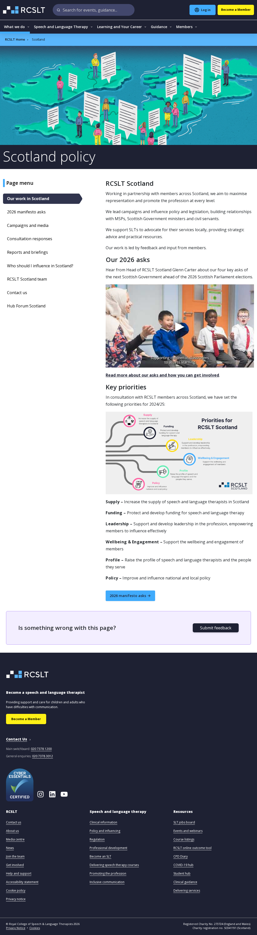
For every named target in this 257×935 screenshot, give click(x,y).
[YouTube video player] (180, 326)
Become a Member (26, 719)
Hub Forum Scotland (26, 306)
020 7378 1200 (41, 749)
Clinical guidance (185, 882)
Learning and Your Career (119, 26)
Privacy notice (16, 899)
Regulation (97, 839)
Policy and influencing (105, 831)
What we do (14, 26)
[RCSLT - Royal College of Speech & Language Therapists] (24, 10)
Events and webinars (188, 831)
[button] (11, 814)
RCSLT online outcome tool (192, 848)
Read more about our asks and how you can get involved (162, 375)
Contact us (17, 292)
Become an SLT (100, 856)
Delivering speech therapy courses (114, 865)
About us (12, 831)
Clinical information (103, 822)
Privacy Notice (15, 928)
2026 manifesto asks (26, 212)
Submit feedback (215, 628)
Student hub (181, 873)
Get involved (15, 865)
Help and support (18, 873)
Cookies (34, 928)
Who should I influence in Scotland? (40, 266)
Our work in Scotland (28, 198)
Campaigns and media (27, 225)
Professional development (108, 848)
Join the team (15, 856)
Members (184, 26)
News (10, 848)
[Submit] (59, 10)
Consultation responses (29, 238)
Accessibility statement (22, 882)
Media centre (15, 839)
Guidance (159, 26)
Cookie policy (15, 890)
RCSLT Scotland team (27, 279)
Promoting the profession (108, 873)
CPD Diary (180, 856)
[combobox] (94, 10)
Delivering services (186, 890)
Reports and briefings (27, 252)
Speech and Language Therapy (61, 26)
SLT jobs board (184, 822)
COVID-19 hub (183, 865)
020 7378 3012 (42, 756)
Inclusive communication (107, 882)
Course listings (183, 839)
